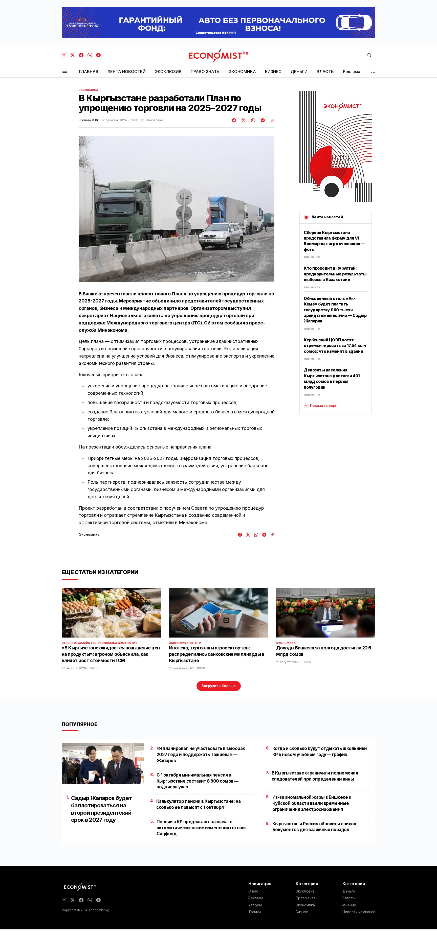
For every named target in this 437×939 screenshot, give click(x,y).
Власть (348, 898)
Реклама (255, 898)
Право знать (307, 898)
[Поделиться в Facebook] (234, 120)
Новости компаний (358, 912)
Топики (254, 912)
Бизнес (302, 912)
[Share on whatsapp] (252, 120)
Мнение (349, 905)
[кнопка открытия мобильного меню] (65, 71)
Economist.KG (89, 120)
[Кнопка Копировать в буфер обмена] (270, 120)
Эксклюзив (127, 643)
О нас (253, 891)
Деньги (195, 643)
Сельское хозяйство (79, 643)
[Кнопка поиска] (369, 55)
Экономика (88, 90)
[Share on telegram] (262, 120)
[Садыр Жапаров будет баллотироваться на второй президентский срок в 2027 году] (103, 763)
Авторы (255, 905)
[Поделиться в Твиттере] (243, 120)
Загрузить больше (219, 686)
